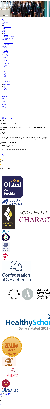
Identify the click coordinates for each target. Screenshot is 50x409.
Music (5, 71)
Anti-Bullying (5, 47)
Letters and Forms (6, 34)
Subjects (4, 61)
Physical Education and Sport (5, 113)
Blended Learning (5, 54)
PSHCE (5, 49)
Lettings (4, 87)
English (5, 68)
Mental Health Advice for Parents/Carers (7, 37)
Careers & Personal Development (8, 81)
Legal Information (10, 393)
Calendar (4, 23)
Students (2, 41)
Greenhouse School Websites (7, 394)
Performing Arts (6, 72)
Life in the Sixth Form (5, 79)
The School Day (5, 30)
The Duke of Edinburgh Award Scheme (8, 43)
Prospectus (4, 28)
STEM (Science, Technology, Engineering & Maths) (10, 77)
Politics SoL (1, 154)
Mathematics (5, 70)
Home (2, 19)
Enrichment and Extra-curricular (6, 42)
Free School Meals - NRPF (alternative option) (9, 36)
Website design (2, 394)
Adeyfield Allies (6, 51)
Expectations (5, 80)
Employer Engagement (5, 86)
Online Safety (4, 90)
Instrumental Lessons (6, 44)
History (5, 69)
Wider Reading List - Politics (3, 155)
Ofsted (3, 25)
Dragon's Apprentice (5, 88)
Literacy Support (5, 58)
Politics (5, 73)
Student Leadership (5, 50)
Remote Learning (5, 60)
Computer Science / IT (4, 105)
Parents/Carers (3, 31)
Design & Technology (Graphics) (8, 66)
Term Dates (4, 29)
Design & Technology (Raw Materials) (8, 67)
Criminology (5, 65)
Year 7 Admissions (6, 22)
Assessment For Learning (5, 53)
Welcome (4, 20)
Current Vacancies (5, 83)
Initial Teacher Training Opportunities (7, 84)
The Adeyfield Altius (5, 85)
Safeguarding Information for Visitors (7, 91)
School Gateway (5, 39)
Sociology (5, 76)
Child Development (6, 63)
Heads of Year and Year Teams (7, 27)
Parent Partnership (6, 35)
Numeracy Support (5, 59)
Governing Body (5, 24)
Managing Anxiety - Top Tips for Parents (8, 38)
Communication (4, 33)
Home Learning (4, 57)
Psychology (5, 74)
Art (4, 62)
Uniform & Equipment (5, 52)
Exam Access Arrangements (7, 55)
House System (4, 46)
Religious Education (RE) (7, 75)
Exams (2, 97)
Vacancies (3, 82)
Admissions (4, 21)
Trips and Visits (6, 45)
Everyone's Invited (5, 89)
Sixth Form (3, 78)
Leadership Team (6, 26)
